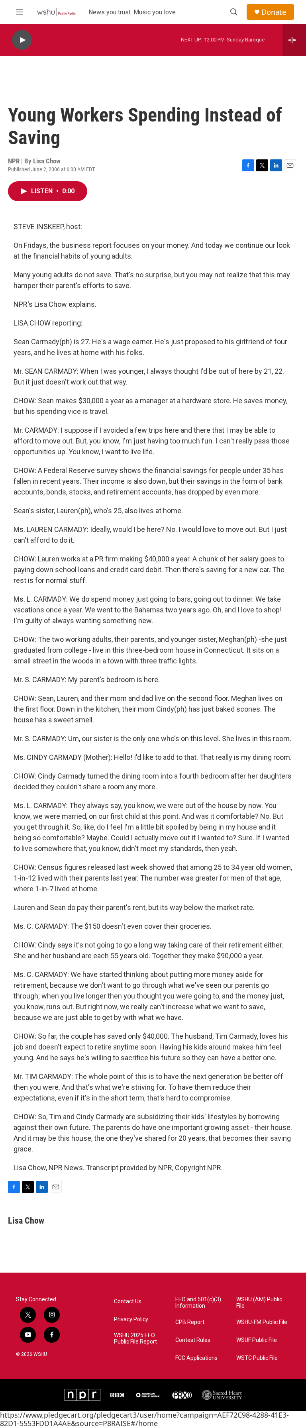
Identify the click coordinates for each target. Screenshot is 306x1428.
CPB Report (189, 1322)
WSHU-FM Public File (261, 1322)
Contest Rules (192, 1340)
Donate (273, 12)
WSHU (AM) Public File (259, 1303)
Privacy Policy (131, 1319)
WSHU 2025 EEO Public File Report (135, 1338)
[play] (22, 40)
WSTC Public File (257, 1358)
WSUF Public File (256, 1340)
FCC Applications (196, 1358)
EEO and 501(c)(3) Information (198, 1303)
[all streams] (294, 40)
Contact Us (127, 1301)
